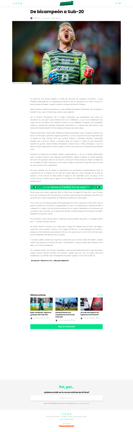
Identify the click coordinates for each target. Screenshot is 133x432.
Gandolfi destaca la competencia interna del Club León (65, 314)
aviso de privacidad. (82, 403)
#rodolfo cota (46, 261)
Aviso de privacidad (66, 419)
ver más (100, 295)
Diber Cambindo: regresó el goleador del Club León (40, 313)
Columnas (47, 18)
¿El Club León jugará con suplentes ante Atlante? (89, 313)
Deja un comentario (66, 326)
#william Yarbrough (61, 261)
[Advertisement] (66, 91)
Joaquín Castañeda (39, 318)
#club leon (35, 261)
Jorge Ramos (37, 18)
